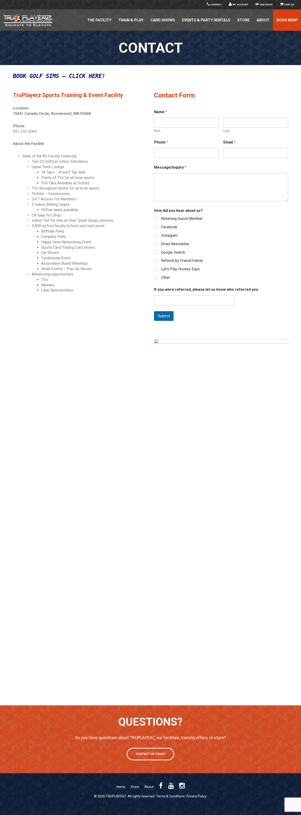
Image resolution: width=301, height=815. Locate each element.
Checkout (266, 4)
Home (120, 787)
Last (226, 131)
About (263, 20)
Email (229, 142)
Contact (216, 4)
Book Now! (287, 20)
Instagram (169, 235)
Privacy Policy (196, 796)
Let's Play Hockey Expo (180, 269)
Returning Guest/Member (182, 218)
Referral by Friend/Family (182, 260)
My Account (240, 4)
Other (165, 277)
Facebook (169, 227)
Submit (164, 316)
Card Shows (162, 20)
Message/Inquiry (170, 167)
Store (243, 20)
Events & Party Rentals (206, 20)
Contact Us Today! (150, 754)
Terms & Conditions (170, 796)
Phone (161, 142)
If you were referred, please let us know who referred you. (206, 289)
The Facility (99, 20)
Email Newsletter (175, 244)
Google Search (173, 252)
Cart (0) (288, 4)
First (157, 131)
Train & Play (131, 20)
